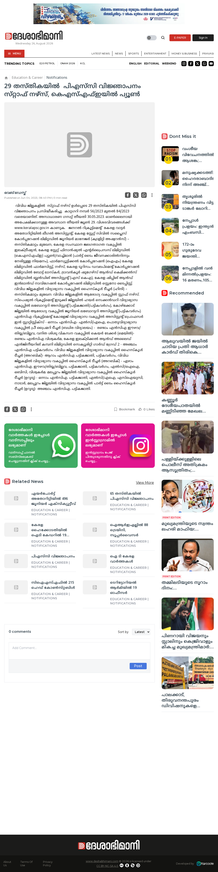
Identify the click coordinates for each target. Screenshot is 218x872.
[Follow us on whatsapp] (204, 63)
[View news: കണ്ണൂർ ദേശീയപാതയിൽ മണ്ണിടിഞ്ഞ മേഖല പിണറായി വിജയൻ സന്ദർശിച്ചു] (188, 378)
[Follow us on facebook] (190, 63)
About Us (7, 863)
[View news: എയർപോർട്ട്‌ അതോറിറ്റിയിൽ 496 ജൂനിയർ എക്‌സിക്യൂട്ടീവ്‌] (16, 498)
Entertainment (155, 53)
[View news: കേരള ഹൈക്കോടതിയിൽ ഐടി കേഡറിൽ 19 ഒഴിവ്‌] (16, 530)
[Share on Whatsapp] (144, 195)
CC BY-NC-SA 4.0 (107, 866)
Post (138, 666)
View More (145, 483)
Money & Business (184, 53)
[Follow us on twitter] (197, 63)
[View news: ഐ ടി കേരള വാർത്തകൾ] (94, 561)
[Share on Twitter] (136, 195)
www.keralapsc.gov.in (31, 228)
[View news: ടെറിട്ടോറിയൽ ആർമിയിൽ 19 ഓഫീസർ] (94, 587)
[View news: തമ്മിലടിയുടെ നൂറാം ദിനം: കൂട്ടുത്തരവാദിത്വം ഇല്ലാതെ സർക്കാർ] (188, 555)
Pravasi (208, 53)
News (119, 53)
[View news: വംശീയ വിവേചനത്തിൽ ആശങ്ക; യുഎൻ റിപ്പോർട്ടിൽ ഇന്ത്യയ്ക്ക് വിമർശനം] (170, 153)
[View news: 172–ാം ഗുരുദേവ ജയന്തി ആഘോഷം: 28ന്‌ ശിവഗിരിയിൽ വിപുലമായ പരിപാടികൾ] (170, 249)
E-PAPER (180, 37)
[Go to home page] (34, 35)
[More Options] (152, 195)
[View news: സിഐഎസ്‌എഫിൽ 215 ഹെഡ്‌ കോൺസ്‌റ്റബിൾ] (16, 587)
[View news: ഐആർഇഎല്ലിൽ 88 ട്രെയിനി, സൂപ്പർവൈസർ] (94, 530)
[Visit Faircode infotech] (205, 863)
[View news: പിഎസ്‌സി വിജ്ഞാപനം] (16, 561)
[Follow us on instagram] (183, 63)
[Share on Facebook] (128, 195)
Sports (133, 53)
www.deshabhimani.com (102, 861)
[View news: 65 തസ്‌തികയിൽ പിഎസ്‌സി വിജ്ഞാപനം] (94, 498)
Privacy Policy (48, 863)
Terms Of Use (26, 863)
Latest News (101, 53)
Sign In (203, 37)
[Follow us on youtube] (211, 63)
